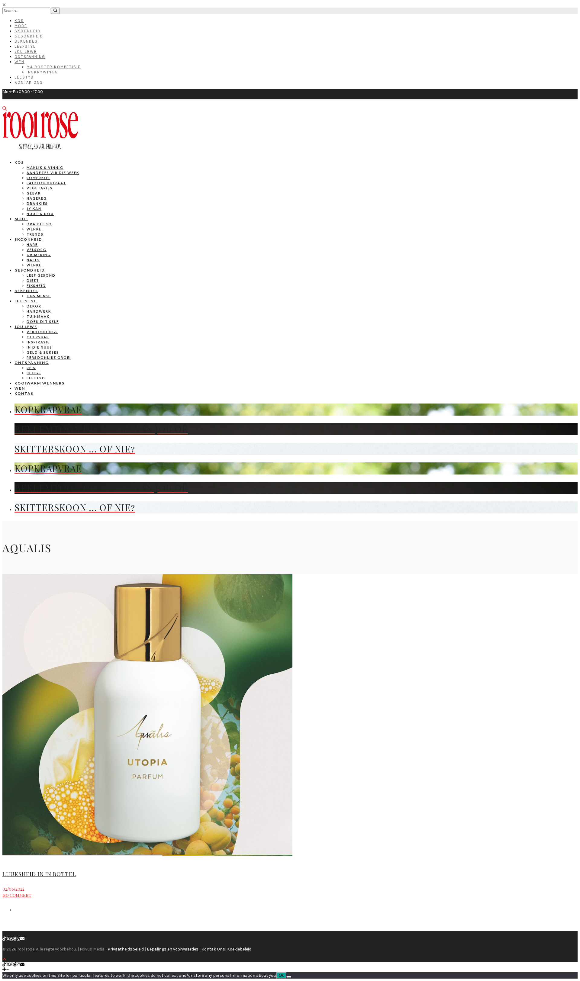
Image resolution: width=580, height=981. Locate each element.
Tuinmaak (38, 316)
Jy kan (34, 209)
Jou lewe (25, 326)
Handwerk (39, 311)
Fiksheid (36, 286)
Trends (35, 234)
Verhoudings (42, 332)
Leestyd (24, 77)
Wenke (34, 229)
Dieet (33, 280)
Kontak (24, 393)
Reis (31, 368)
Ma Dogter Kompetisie (54, 67)
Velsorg (37, 250)
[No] (288, 977)
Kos (19, 20)
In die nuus (39, 347)
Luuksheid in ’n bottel (39, 874)
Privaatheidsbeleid (126, 949)
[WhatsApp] (12, 938)
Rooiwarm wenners (39, 383)
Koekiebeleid (239, 949)
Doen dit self (43, 321)
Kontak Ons (28, 82)
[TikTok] (4, 938)
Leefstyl (25, 46)
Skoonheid (27, 31)
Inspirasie (38, 342)
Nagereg (37, 198)
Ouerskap (38, 337)
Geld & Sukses (43, 352)
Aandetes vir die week (53, 173)
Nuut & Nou (40, 214)
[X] (8, 938)
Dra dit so (39, 224)
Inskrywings (42, 72)
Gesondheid (28, 36)
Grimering (39, 255)
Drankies (37, 203)
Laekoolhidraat (46, 183)
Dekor (34, 306)
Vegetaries (40, 188)
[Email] (22, 938)
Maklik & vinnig (45, 167)
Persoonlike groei (49, 357)
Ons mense (39, 296)
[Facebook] (15, 938)
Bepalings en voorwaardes (172, 949)
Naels (33, 260)
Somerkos (38, 178)
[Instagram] (18, 938)
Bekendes (26, 41)
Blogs (34, 373)
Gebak (34, 193)
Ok (281, 975)
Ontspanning (29, 56)
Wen (19, 62)
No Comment (16, 895)
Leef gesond (41, 275)
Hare (32, 244)
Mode (20, 26)
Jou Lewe (25, 51)
